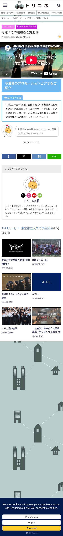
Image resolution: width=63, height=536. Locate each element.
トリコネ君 (31, 200)
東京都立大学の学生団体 (26, 26)
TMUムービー (8, 26)
